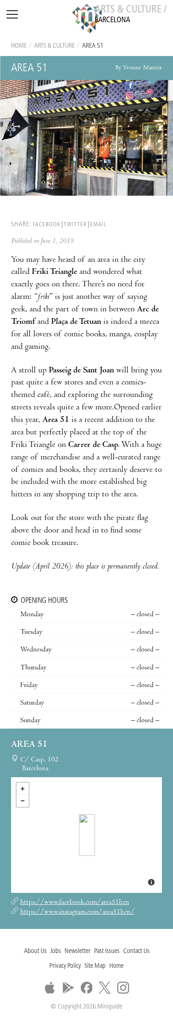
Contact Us (136, 951)
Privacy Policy (65, 966)
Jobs (55, 951)
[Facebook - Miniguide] (86, 988)
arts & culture (54, 46)
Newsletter (77, 951)
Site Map (95, 966)
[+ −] (86, 835)
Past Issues (106, 951)
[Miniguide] (86, 20)
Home (19, 46)
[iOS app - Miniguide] (49, 988)
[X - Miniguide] (104, 988)
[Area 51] (87, 835)
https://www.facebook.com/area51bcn (74, 902)
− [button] (23, 801)
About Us (35, 951)
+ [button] (23, 789)
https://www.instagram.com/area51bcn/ (77, 912)
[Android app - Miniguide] (68, 988)
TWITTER (75, 225)
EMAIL (98, 225)
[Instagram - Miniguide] (123, 988)
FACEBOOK (46, 225)
